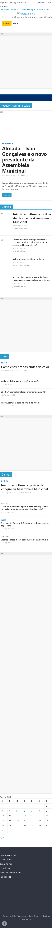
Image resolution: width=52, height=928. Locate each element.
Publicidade (5, 876)
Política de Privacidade (10, 872)
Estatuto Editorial (8, 855)
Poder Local (8, 143)
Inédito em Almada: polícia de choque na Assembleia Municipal (32, 218)
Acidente (5, 537)
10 (3, 815)
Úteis (5, 356)
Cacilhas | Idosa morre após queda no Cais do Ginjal (25, 539)
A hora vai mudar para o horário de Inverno (21, 402)
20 (25, 820)
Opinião (6, 206)
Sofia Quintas (23, 175)
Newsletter (5, 868)
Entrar (16, 23)
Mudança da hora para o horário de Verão (20, 381)
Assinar (6, 23)
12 (17, 815)
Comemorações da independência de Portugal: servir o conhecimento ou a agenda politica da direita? (29, 242)
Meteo (4, 363)
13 (25, 815)
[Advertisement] (26, 62)
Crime (3, 520)
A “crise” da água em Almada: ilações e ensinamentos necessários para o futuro (31, 278)
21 (32, 820)
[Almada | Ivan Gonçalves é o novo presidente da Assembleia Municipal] (26, 112)
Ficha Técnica (6, 859)
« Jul (2, 837)
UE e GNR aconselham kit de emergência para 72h (23, 392)
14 (32, 815)
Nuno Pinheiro (19, 251)
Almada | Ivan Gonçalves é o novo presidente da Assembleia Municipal (24, 159)
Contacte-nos (6, 864)
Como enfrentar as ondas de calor (25, 367)
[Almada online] (3, 97)
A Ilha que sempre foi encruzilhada (28, 259)
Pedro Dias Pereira (21, 265)
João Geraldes (19, 286)
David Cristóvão (20, 228)
